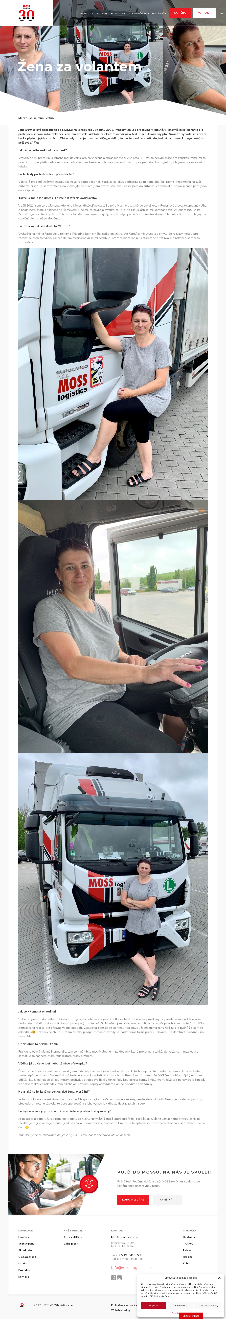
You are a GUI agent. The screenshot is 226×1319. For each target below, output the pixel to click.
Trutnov (188, 1244)
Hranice (188, 1257)
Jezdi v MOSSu (73, 1237)
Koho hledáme (133, 1199)
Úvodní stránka (30, 78)
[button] (219, 1277)
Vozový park (99, 13)
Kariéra (180, 12)
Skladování (118, 13)
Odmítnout (181, 1305)
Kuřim (186, 1263)
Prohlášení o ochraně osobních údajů (132, 1305)
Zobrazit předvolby (208, 1305)
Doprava (81, 13)
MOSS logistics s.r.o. (61, 1305)
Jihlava (187, 1250)
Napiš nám (167, 1199)
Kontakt (204, 12)
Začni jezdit (71, 1244)
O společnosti (139, 13)
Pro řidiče (159, 13)
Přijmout (153, 1305)
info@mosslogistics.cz (132, 1268)
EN (221, 13)
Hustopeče (190, 1237)
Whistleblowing (120, 1310)
